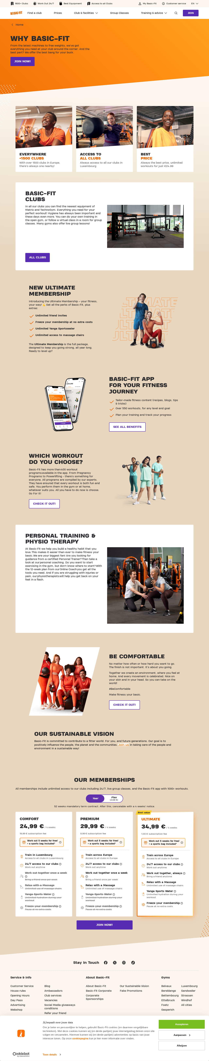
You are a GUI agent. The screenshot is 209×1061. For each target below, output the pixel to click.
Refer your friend (55, 1013)
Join (191, 13)
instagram (124, 962)
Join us (123, 744)
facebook (105, 962)
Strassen (187, 995)
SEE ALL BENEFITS (127, 426)
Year (95, 798)
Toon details (50, 1054)
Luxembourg (189, 986)
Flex (114, 798)
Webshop (16, 1009)
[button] (195, 3)
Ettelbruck (168, 1000)
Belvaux (166, 986)
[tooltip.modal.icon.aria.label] (60, 842)
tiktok (133, 962)
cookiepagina (80, 1038)
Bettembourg (170, 995)
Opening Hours (20, 995)
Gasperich (167, 1009)
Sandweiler (188, 991)
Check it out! (44, 503)
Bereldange (168, 991)
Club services (53, 995)
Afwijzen (182, 1045)
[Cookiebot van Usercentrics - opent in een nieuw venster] (21, 1054)
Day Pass (16, 1000)
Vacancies (50, 1000)
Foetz (165, 1005)
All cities (186, 1005)
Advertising (17, 1005)
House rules (18, 991)
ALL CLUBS (37, 257)
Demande (175, 13)
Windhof (186, 1000)
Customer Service (21, 986)
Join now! (22, 61)
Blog (47, 986)
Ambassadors (53, 991)
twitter (114, 962)
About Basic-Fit (96, 986)
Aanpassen (180, 1034)
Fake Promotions (131, 991)
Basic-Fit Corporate (99, 991)
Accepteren (181, 1024)
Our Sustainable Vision (134, 986)
